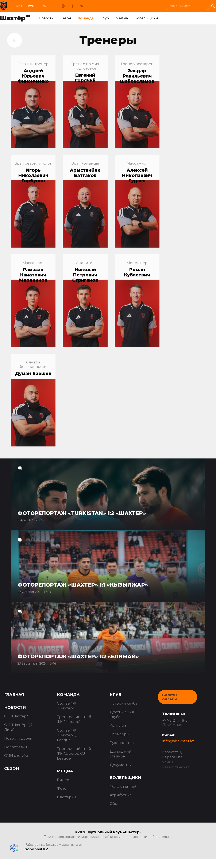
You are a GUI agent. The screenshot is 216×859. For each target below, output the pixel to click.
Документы (121, 765)
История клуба (124, 703)
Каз (19, 6)
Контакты (118, 725)
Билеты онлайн (169, 697)
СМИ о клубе (16, 755)
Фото (61, 788)
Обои (115, 803)
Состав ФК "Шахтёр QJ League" (67, 735)
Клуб (104, 18)
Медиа (122, 18)
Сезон (66, 18)
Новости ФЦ (15, 747)
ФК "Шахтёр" (16, 716)
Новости (46, 18)
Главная (14, 694)
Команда (86, 18)
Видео (63, 780)
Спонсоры (120, 734)
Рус (31, 6)
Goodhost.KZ (36, 849)
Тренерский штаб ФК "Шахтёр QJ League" (74, 753)
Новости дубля (18, 738)
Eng (43, 6)
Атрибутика (121, 795)
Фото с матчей (123, 786)
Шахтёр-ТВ (67, 797)
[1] (213, 5)
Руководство (122, 743)
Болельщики (146, 18)
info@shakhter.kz (178, 741)
